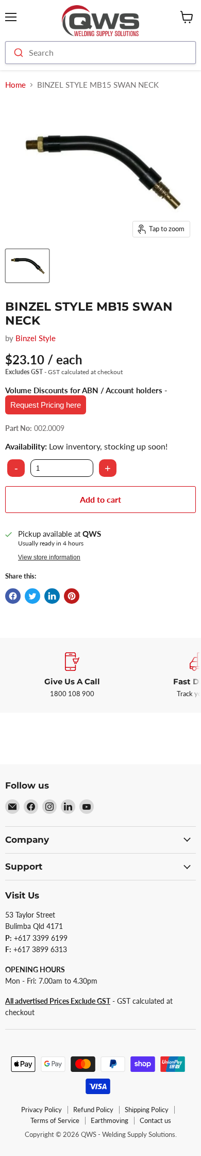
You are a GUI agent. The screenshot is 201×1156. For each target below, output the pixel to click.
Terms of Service (54, 1120)
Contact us (155, 1120)
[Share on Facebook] (13, 596)
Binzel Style (35, 338)
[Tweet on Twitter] (32, 596)
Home (15, 85)
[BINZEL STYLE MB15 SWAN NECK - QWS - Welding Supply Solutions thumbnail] (27, 265)
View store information (49, 557)
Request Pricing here (45, 404)
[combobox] (100, 52)
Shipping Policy (147, 1109)
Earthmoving (109, 1120)
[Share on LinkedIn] (52, 596)
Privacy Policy (41, 1109)
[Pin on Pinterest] (71, 596)
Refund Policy (93, 1109)
